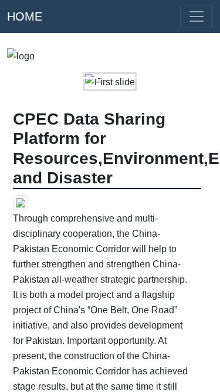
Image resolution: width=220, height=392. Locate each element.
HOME (24, 16)
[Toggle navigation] (196, 16)
